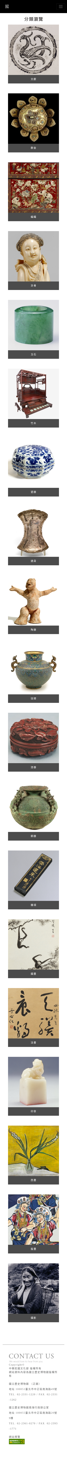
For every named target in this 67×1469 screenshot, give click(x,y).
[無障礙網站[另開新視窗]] (17, 1441)
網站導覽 (14, 1437)
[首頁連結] (7, 6)
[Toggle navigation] (60, 6)
